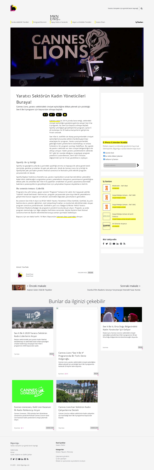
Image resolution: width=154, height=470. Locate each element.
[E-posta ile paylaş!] (65, 114)
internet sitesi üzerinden (66, 217)
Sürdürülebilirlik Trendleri (20, 22)
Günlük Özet (109, 153)
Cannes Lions (54, 121)
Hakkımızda (14, 450)
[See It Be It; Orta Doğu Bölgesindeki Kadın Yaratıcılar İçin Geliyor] (121, 314)
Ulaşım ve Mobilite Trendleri (81, 22)
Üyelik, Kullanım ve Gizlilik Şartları (21, 455)
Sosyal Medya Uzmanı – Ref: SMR (123, 195)
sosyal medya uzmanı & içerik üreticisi (124, 219)
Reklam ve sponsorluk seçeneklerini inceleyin (70, 461)
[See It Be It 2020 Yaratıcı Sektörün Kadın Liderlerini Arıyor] (32, 317)
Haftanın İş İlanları (111, 159)
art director (115, 226)
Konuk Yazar (29, 274)
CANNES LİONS (50, 428)
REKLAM (90, 272)
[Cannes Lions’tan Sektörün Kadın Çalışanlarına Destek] (77, 391)
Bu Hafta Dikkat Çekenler (114, 156)
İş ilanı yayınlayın (61, 459)
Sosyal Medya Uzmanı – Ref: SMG (124, 205)
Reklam (58, 452)
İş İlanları (139, 22)
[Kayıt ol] (138, 165)
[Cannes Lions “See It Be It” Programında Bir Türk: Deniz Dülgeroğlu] (77, 327)
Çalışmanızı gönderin (62, 456)
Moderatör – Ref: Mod (120, 186)
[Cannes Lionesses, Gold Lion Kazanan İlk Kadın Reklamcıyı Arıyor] (32, 391)
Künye (12, 452)
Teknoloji (70, 452)
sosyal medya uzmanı (119, 198)
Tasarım (63, 452)
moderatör (115, 188)
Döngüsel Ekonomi (39, 22)
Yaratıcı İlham (100, 22)
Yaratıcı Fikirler (60, 445)
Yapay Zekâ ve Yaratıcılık (59, 22)
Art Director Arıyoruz (119, 224)
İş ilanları (107, 181)
